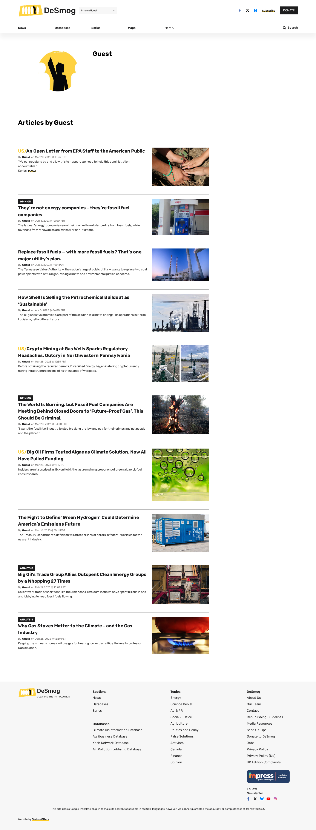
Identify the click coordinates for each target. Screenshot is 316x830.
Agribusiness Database (110, 736)
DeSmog (60, 10)
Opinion (176, 762)
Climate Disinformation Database (117, 730)
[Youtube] (268, 799)
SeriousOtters (40, 819)
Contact (253, 711)
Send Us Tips (257, 730)
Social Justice (181, 717)
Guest (26, 157)
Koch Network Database (111, 743)
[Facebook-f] (239, 10)
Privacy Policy (257, 749)
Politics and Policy (184, 730)
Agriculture (178, 723)
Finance (176, 756)
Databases (100, 704)
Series (97, 711)
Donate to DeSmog (261, 736)
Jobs (251, 743)
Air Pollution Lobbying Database (117, 749)
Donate (289, 10)
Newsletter (255, 793)
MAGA (32, 170)
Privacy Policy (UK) (261, 756)
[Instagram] (275, 799)
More (167, 28)
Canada (176, 749)
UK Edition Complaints (264, 762)
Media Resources (259, 723)
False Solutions (182, 736)
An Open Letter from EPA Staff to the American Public (81, 151)
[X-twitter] (247, 10)
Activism (177, 743)
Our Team (254, 704)
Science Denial (181, 704)
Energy (175, 698)
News (97, 698)
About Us (254, 698)
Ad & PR (176, 711)
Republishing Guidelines (265, 717)
